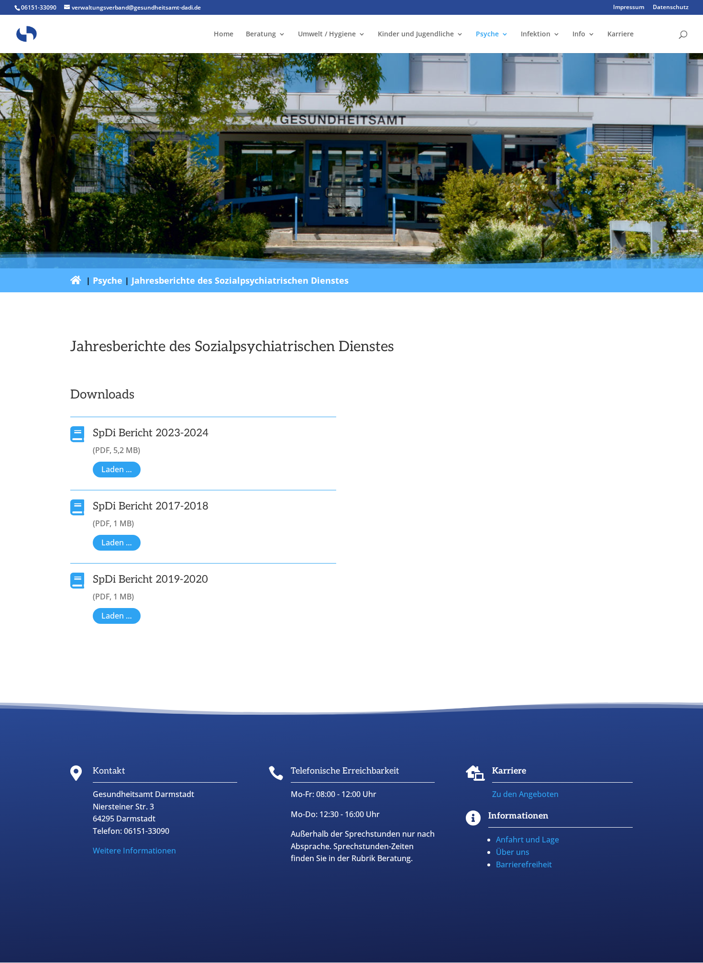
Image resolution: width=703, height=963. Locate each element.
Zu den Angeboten (525, 794)
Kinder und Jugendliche (416, 34)
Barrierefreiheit (524, 864)
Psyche (487, 34)
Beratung (261, 34)
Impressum (628, 7)
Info (578, 34)
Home (223, 34)
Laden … (116, 469)
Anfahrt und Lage (527, 839)
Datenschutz (671, 7)
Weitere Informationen (134, 850)
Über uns (512, 852)
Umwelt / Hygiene (327, 34)
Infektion (535, 34)
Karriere (620, 34)
